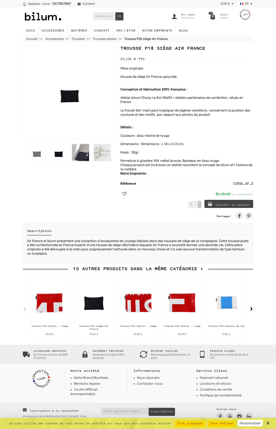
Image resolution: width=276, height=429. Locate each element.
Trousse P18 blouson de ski (226, 326)
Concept (102, 30)
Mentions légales (87, 383)
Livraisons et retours (215, 383)
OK (119, 16)
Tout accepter (190, 423)
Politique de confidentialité (220, 395)
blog (183, 30)
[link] (239, 215)
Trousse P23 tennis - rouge (49, 326)
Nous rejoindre (148, 377)
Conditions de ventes (216, 389)
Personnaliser (250, 423)
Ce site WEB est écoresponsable (84, 391)
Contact (88, 3)
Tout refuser (221, 423)
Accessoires (53, 30)
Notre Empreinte (157, 30)
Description (39, 231)
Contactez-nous (150, 383)
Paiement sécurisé (214, 377)
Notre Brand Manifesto (91, 377)
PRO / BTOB (126, 30)
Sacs (30, 30)
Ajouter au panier (233, 205)
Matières (79, 30)
